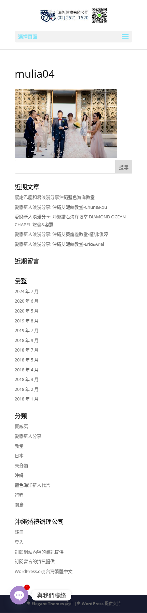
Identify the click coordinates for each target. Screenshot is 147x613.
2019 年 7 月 (27, 330)
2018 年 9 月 (27, 340)
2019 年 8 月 (27, 321)
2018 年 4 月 (27, 370)
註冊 (19, 532)
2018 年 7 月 (27, 350)
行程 (19, 495)
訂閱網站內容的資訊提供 (39, 552)
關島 (19, 504)
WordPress (93, 603)
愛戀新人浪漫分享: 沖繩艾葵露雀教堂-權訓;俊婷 (61, 234)
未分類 (21, 465)
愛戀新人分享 (28, 436)
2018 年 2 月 (27, 389)
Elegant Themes (47, 603)
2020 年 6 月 (27, 301)
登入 (19, 542)
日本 (19, 455)
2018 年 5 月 (27, 360)
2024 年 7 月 (27, 291)
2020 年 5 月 (27, 311)
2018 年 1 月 (27, 399)
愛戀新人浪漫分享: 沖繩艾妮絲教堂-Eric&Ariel (59, 244)
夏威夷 (21, 426)
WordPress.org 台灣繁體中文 (43, 571)
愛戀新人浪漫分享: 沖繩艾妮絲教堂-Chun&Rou (61, 207)
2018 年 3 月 (27, 379)
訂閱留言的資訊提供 (35, 561)
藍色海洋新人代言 (32, 485)
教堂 (19, 446)
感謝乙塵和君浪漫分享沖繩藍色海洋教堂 (55, 197)
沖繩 (19, 475)
